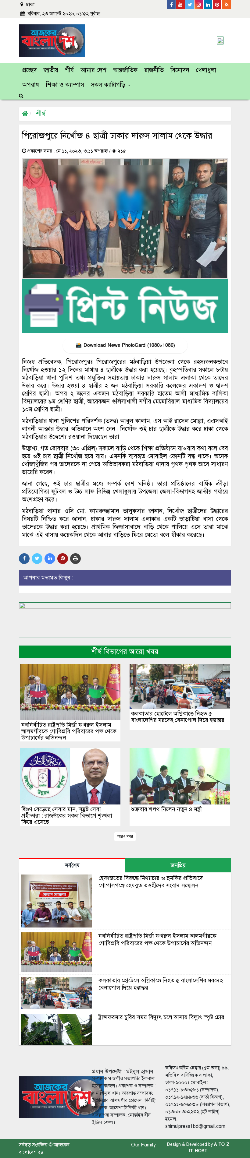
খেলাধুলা (206, 70)
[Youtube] (180, 4)
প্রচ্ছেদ (29, 70)
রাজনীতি (154, 70)
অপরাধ (30, 85)
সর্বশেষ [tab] (72, 865)
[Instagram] (199, 4)
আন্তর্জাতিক (125, 70)
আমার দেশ (93, 70)
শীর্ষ (69, 70)
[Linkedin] (208, 4)
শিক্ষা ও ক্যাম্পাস (65, 85)
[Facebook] (171, 4)
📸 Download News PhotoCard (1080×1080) (125, 345)
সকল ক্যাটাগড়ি (108, 85)
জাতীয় (51, 70)
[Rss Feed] (226, 4)
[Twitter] (190, 4)
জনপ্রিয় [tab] (178, 865)
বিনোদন (179, 70)
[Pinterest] (217, 4)
